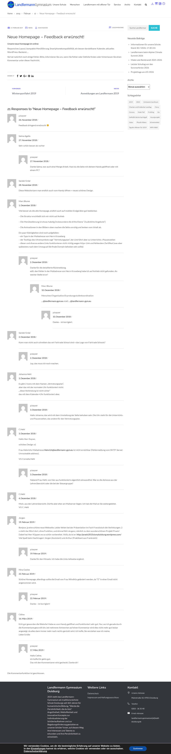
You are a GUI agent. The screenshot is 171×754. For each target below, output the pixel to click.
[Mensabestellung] (156, 3)
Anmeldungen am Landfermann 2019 (100, 93)
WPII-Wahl (154, 127)
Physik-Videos (141, 122)
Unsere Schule (59, 4)
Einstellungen (38, 748)
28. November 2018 (28, 185)
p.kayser (44, 28)
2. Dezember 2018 (38, 262)
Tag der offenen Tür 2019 (138, 127)
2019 (131, 102)
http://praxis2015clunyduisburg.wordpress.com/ (99, 534)
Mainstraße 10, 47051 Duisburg (144, 698)
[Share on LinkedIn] (32, 75)
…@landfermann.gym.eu (52, 301)
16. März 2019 (25, 618)
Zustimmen (138, 748)
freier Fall (141, 112)
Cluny (157, 107)
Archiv (127, 4)
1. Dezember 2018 (27, 205)
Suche (154, 28)
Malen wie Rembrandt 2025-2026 (146, 60)
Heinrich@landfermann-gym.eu (58, 450)
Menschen (75, 4)
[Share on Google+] (25, 75)
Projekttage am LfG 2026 (142, 72)
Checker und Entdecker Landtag (140, 107)
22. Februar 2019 (26, 573)
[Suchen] (146, 5)
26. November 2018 (28, 120)
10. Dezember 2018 (50, 290)
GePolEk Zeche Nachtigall (138, 117)
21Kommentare (118, 27)
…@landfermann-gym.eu (80, 301)
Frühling (151, 112)
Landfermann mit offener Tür (96, 4)
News (30, 28)
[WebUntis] (159, 3)
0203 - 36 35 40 (137, 708)
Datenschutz (93, 693)
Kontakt (137, 4)
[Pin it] (29, 75)
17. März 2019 (36, 650)
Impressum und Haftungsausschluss (103, 697)
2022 (138, 102)
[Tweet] (21, 75)
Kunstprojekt (155, 117)
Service (117, 4)
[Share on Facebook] (17, 75)
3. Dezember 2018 (27, 378)
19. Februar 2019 (26, 522)
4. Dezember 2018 (27, 498)
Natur (131, 122)
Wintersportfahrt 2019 (24, 93)
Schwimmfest (154, 122)
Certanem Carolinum (150, 102)
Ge (159, 112)
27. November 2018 (28, 140)
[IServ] (152, 3)
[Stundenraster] (163, 3)
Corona (131, 112)
